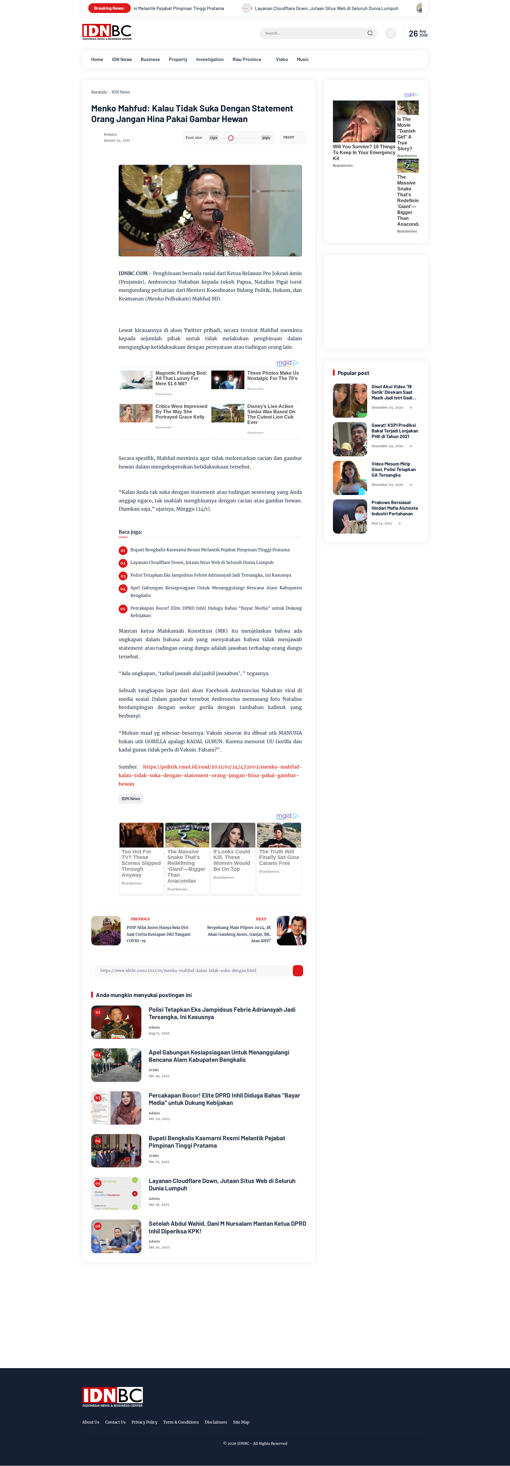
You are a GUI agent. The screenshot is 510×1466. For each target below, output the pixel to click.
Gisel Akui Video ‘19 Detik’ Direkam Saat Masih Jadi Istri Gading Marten (395, 392)
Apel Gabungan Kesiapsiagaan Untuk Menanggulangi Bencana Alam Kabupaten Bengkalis (216, 591)
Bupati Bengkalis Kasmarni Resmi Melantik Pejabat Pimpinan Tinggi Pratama (210, 549)
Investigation (210, 59)
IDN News (122, 59)
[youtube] (423, 1423)
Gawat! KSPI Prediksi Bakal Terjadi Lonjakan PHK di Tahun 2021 (395, 430)
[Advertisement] (377, 300)
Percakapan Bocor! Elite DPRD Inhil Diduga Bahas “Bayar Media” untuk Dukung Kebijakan (216, 612)
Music (303, 59)
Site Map (241, 1422)
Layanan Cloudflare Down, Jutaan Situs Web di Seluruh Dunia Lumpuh (290, 8)
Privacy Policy (144, 1422)
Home (97, 59)
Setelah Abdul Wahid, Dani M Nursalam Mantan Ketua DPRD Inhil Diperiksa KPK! (227, 1227)
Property (178, 59)
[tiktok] (414, 1423)
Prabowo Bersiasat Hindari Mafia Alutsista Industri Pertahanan (395, 507)
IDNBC (243, 1443)
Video (282, 59)
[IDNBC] (107, 38)
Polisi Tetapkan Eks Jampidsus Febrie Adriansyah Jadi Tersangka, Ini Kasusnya (210, 575)
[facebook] (387, 1423)
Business (150, 59)
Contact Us (115, 1422)
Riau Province (247, 59)
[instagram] (405, 1423)
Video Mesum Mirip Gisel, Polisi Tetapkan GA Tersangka (394, 469)
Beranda (99, 92)
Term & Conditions (181, 1422)
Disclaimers (216, 1422)
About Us (90, 1422)
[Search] (370, 33)
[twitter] (396, 1423)
